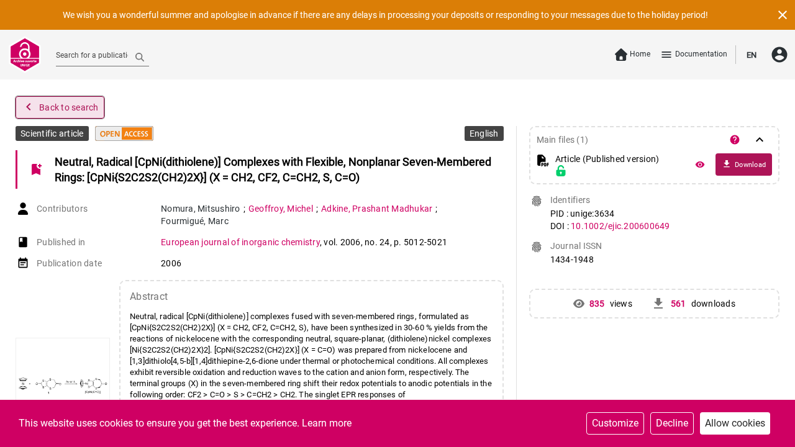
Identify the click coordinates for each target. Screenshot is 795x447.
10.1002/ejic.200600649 (620, 226)
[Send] (139, 56)
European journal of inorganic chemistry (240, 242)
